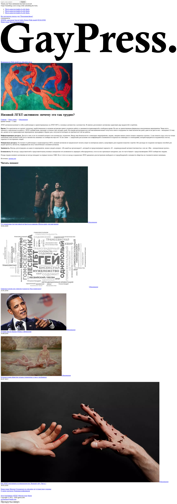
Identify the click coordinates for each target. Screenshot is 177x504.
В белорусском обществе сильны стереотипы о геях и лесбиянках (24, 377)
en (31, 62)
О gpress (4, 491)
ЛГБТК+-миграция (7, 20)
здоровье (48, 489)
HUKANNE (41, 20)
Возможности (5, 62)
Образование (92, 222)
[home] (88, 60)
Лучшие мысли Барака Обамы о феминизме (16, 331)
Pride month (33, 20)
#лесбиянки (8, 496)
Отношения (20, 22)
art (29, 62)
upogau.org (12, 158)
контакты (10, 491)
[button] (88, 18)
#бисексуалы (22, 496)
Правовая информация (22, 491)
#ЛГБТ (15, 496)
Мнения (12, 22)
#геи (2, 496)
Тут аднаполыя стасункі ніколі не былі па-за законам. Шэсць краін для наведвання (29, 224)
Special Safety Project (22, 20)
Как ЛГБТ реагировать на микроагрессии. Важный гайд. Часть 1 (23, 483)
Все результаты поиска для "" (17, 16)
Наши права (5, 22)
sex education (23, 62)
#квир (30, 496)
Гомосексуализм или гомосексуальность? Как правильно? (21, 289)
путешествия (40, 489)
